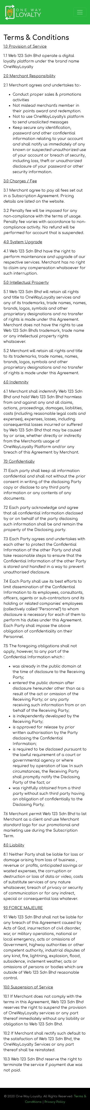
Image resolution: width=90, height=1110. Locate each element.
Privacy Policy (55, 1102)
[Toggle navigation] (79, 12)
